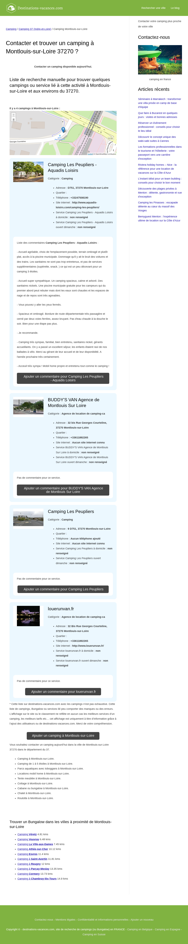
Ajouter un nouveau (142, 919)
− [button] (14, 119)
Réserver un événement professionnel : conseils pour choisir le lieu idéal (159, 126)
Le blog (175, 7)
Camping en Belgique (139, 929)
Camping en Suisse (94, 934)
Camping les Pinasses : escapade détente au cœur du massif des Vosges (158, 206)
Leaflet (90, 154)
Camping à (32, 858)
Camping (11, 29)
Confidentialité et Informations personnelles (103, 919)
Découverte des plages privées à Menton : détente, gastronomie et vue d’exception (160, 192)
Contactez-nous (44, 919)
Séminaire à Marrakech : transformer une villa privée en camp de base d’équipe (159, 103)
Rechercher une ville (153, 7)
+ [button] (14, 115)
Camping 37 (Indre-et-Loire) (35, 29)
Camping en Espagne (167, 929)
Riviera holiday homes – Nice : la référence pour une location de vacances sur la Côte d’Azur (157, 168)
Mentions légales (65, 919)
